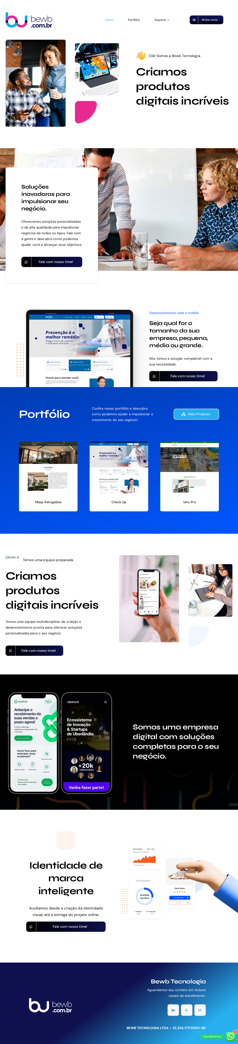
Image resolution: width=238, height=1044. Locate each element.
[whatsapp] (186, 1010)
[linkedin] (173, 1010)
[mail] (200, 1010)
